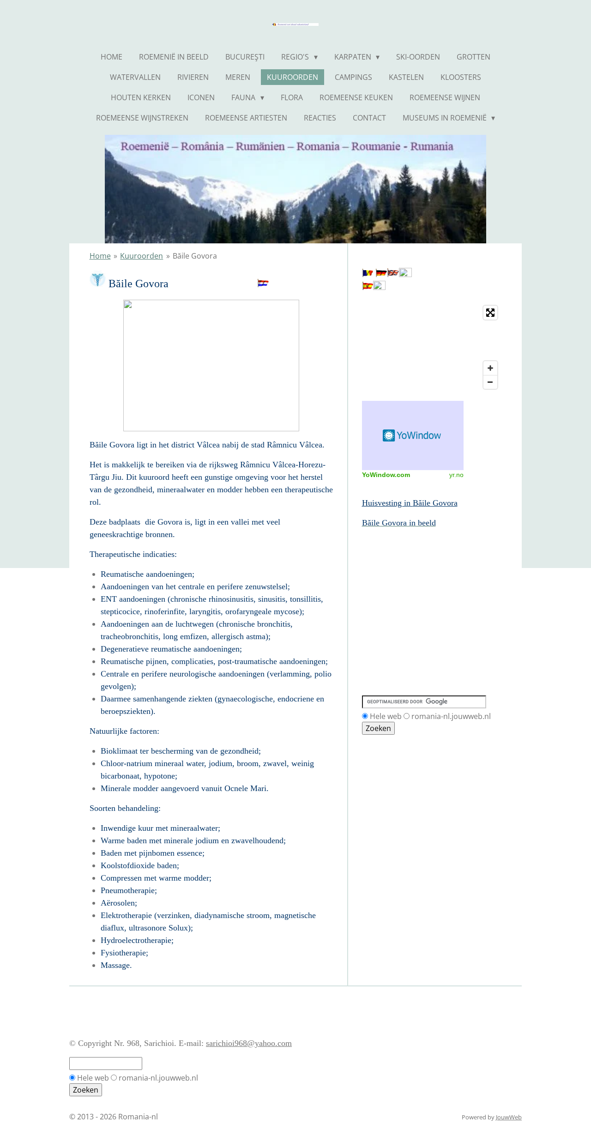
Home (100, 256)
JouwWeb (509, 1117)
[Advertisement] (403, 571)
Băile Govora (195, 256)
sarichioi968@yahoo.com (249, 1043)
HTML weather (413, 435)
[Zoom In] (490, 368)
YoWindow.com (386, 474)
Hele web (386, 716)
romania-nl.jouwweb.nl (451, 716)
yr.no (456, 474)
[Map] (432, 347)
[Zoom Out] (490, 382)
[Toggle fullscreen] (490, 313)
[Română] (367, 274)
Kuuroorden (141, 256)
